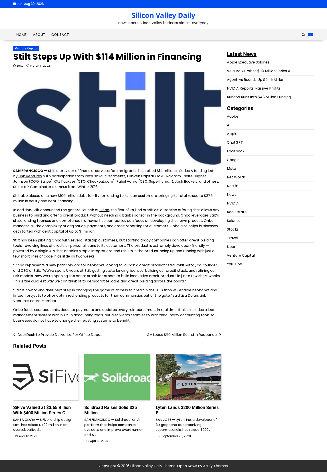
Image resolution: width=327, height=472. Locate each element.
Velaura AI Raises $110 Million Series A (258, 71)
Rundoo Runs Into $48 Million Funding (259, 97)
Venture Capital (26, 48)
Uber (231, 246)
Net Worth (236, 177)
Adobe (232, 116)
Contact (60, 34)
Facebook (235, 151)
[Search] (303, 34)
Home (21, 34)
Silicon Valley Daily (163, 15)
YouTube (234, 264)
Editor (21, 65)
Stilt (51, 170)
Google (233, 159)
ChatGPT (235, 142)
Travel (232, 238)
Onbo (104, 210)
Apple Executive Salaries (248, 62)
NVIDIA (233, 203)
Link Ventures (30, 176)
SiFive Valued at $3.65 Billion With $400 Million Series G (42, 410)
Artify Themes (215, 465)
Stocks (233, 229)
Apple (232, 133)
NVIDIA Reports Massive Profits (254, 88)
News (231, 194)
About (39, 34)
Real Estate (237, 212)
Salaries (233, 220)
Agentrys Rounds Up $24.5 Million (255, 79)
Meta (231, 168)
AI (228, 125)
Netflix (232, 185)
